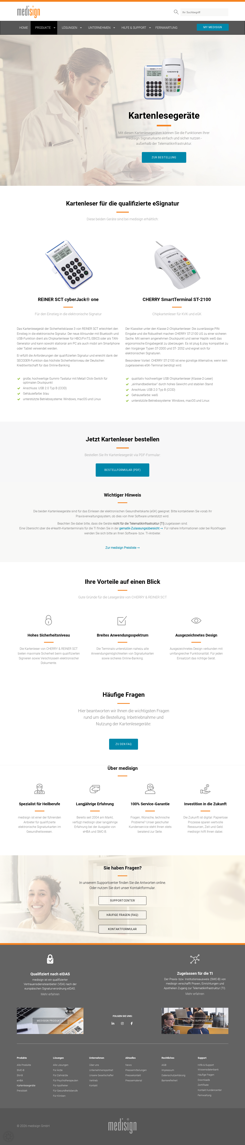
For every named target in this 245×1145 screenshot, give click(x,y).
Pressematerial (133, 1080)
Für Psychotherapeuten (65, 1080)
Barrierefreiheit (169, 1080)
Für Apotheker (60, 1085)
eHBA (20, 1080)
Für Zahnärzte (60, 1075)
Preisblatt (22, 1090)
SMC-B (20, 1070)
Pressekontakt (133, 1075)
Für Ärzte (58, 1070)
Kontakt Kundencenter (210, 1090)
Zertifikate (203, 1084)
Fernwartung (204, 1095)
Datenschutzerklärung (173, 1075)
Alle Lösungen (60, 1065)
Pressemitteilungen (136, 1070)
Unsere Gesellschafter (101, 1075)
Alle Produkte (24, 1065)
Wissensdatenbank (208, 1069)
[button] (8, 1136)
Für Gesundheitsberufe (65, 1090)
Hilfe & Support (206, 1065)
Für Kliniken (59, 1095)
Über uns (94, 1065)
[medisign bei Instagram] (122, 1023)
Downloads (204, 1079)
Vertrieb (93, 1080)
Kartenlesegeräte (26, 1085)
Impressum (168, 1070)
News (128, 1065)
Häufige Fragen (206, 1074)
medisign (33, 12)
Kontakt (93, 1085)
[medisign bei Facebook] (131, 1023)
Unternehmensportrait (101, 1070)
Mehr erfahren (50, 994)
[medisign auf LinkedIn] (113, 1023)
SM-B (20, 1075)
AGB (164, 1065)
